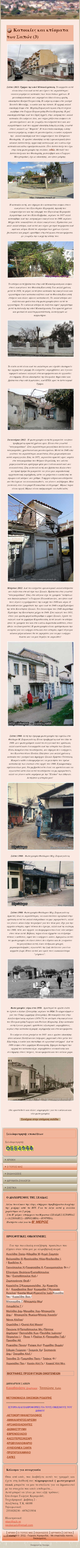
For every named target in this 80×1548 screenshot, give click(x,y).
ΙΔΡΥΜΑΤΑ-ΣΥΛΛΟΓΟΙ (18, 1180)
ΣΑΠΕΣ (11, 1457)
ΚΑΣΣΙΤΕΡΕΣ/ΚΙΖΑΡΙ (19, 1438)
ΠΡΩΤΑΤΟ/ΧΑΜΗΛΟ (19, 1452)
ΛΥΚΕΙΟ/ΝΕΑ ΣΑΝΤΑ (19, 1447)
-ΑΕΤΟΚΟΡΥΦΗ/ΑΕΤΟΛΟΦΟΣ (24, 1415)
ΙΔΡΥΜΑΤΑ (56, 1533)
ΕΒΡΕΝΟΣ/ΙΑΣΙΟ (17, 1433)
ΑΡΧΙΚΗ (11, 1160)
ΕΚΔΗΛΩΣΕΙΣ (14, 1173)
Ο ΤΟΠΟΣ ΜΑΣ (15, 1167)
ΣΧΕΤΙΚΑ (11, 1187)
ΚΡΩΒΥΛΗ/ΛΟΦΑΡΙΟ (19, 1443)
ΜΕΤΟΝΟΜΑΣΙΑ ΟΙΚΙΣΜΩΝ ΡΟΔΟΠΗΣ (29, 1397)
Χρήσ (50, 1388)
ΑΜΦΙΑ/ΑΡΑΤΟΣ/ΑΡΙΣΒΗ (21, 1419)
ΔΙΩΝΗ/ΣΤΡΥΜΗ (16, 1429)
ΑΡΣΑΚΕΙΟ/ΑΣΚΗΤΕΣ (19, 1424)
